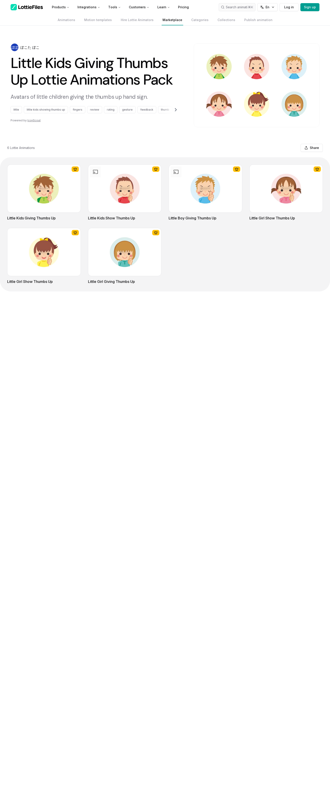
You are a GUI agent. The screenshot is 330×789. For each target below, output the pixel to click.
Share (314, 148)
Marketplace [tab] (172, 20)
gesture (127, 109)
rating (110, 109)
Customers (137, 7)
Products (59, 7)
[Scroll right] (170, 109)
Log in (289, 7)
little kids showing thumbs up (46, 109)
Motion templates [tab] (98, 20)
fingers (77, 109)
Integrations (87, 7)
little (16, 109)
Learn (161, 7)
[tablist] (165, 20)
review (94, 109)
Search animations (239, 7)
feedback (146, 109)
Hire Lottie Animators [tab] (137, 20)
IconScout (34, 120)
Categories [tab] (200, 20)
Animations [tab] (66, 20)
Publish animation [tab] (258, 20)
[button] (15, 47)
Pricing (183, 7)
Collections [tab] (226, 20)
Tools (112, 7)
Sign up (310, 7)
